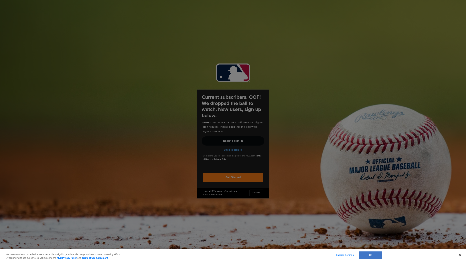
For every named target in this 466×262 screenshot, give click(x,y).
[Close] (460, 255)
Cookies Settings (345, 255)
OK (370, 255)
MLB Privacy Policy (67, 258)
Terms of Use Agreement (95, 258)
